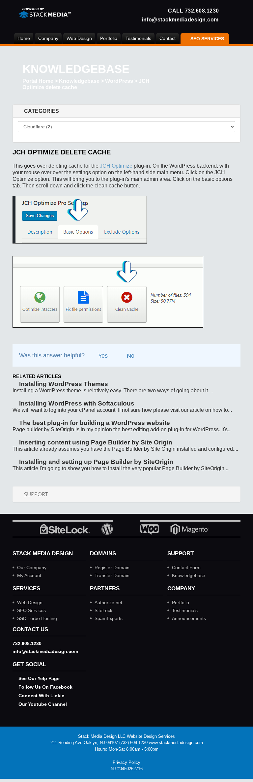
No (129, 355)
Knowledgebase (79, 81)
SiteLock (103, 610)
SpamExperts (109, 618)
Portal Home (37, 81)
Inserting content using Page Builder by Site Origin (94, 442)
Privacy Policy (126, 762)
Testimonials (138, 38)
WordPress (119, 81)
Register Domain (112, 567)
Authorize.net (108, 602)
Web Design (79, 38)
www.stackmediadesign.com (176, 742)
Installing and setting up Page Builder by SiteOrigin (95, 461)
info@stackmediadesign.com (180, 19)
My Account (29, 575)
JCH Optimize (116, 166)
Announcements (189, 618)
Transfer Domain (112, 575)
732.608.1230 (202, 11)
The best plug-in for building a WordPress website (93, 422)
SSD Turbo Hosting (37, 618)
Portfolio (108, 38)
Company (48, 38)
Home (23, 38)
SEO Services (31, 610)
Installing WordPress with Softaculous (75, 403)
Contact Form (186, 567)
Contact (167, 38)
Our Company (31, 567)
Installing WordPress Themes (62, 383)
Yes (102, 355)
